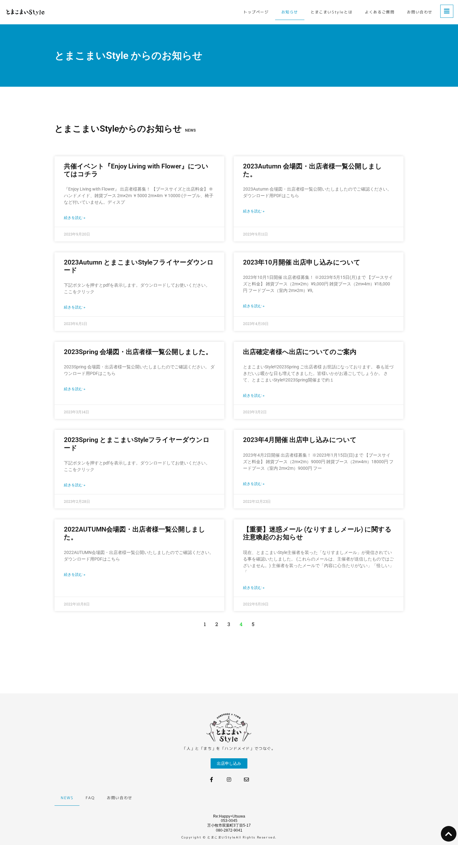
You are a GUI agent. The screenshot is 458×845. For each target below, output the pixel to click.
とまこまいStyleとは (331, 12)
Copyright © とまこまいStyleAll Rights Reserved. (229, 837)
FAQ (90, 797)
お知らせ (289, 12)
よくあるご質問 (379, 12)
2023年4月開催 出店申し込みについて (300, 440)
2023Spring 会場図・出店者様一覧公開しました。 (138, 352)
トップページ (256, 12)
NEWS (67, 797)
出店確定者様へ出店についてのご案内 (299, 352)
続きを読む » (74, 218)
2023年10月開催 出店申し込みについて (301, 262)
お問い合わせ (419, 12)
